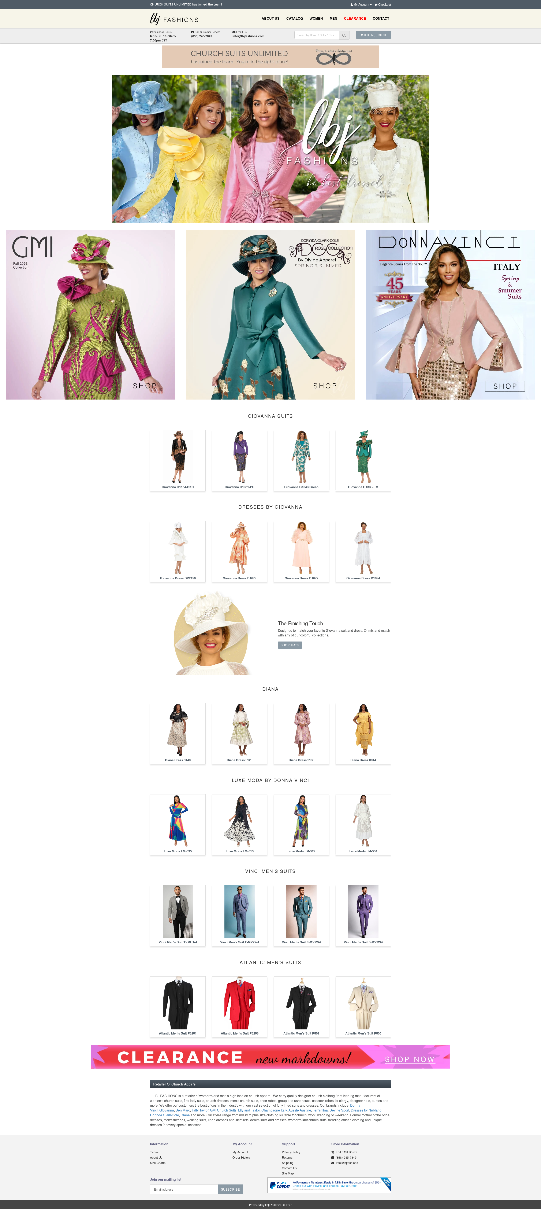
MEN (333, 18)
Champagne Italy (274, 1110)
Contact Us (289, 1168)
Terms (154, 1152)
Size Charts (157, 1163)
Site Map (288, 1173)
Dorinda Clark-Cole (164, 1115)
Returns (287, 1157)
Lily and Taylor (249, 1110)
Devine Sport (339, 1110)
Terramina (320, 1110)
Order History (241, 1157)
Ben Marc (183, 1110)
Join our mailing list (165, 1179)
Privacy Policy (291, 1152)
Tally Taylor (200, 1110)
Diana (185, 1115)
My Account (240, 1152)
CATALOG (294, 18)
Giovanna (166, 1110)
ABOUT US (271, 18)
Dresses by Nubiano (366, 1110)
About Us (156, 1157)
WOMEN (316, 18)
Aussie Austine (299, 1110)
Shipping (288, 1163)
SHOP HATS (290, 645)
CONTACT (381, 18)
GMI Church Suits (223, 1110)
